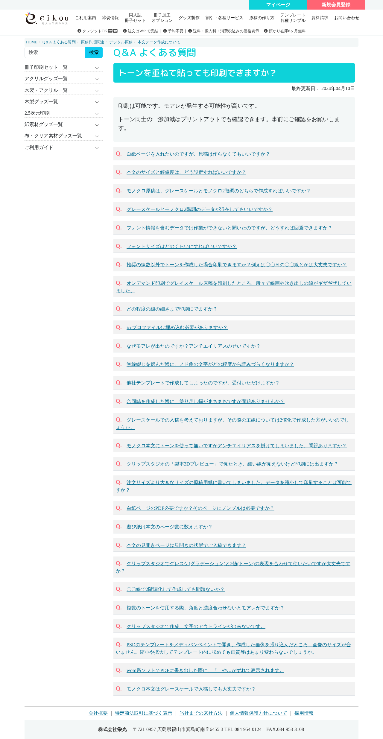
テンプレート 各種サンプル (293, 17)
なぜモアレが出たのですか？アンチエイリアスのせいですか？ (194, 346)
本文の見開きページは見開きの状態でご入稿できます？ (186, 545)
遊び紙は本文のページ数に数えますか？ (170, 526)
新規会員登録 (336, 4)
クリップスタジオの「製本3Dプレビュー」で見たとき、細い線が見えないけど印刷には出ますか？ (232, 463)
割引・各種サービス (224, 17)
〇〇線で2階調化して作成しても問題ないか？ (176, 589)
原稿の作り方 (261, 17)
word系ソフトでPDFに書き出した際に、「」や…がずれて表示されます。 (205, 670)
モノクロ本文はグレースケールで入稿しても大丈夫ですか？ (191, 688)
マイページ (278, 4)
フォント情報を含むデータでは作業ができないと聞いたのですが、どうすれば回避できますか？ (229, 227)
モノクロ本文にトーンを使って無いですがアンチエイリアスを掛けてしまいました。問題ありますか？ (237, 445)
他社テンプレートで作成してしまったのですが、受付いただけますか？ (203, 382)
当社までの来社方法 (201, 713)
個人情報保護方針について (258, 713)
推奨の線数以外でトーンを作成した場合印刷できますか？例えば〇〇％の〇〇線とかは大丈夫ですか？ (237, 264)
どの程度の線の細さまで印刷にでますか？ (172, 308)
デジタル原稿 (121, 42)
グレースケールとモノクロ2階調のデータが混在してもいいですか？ (200, 209)
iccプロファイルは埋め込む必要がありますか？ (177, 327)
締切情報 (110, 17)
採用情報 (304, 713)
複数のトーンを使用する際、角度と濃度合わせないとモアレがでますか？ (206, 607)
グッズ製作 (189, 17)
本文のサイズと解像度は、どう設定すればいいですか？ (186, 172)
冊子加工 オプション (162, 17)
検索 (94, 52)
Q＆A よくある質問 (59, 42)
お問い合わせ (346, 17)
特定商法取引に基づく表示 (143, 713)
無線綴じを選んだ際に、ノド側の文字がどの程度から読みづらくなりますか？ (210, 364)
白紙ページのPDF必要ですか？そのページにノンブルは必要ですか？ (200, 508)
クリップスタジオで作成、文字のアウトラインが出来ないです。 (196, 626)
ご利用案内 (85, 17)
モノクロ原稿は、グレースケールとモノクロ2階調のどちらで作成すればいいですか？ (219, 190)
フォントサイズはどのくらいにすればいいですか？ (182, 246)
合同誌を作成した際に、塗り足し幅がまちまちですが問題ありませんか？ (206, 401)
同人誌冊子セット (135, 17)
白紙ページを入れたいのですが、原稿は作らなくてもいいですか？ (198, 153)
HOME (31, 42)
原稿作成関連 (92, 42)
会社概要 (98, 713)
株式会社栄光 (112, 729)
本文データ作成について (159, 42)
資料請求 (319, 17)
